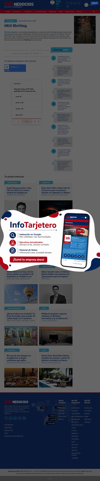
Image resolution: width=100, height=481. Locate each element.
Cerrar (94, 3)
